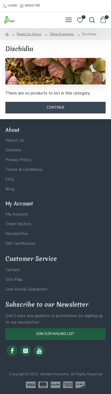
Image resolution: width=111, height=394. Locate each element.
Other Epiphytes (62, 34)
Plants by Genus (29, 34)
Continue (55, 107)
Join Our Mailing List (55, 333)
